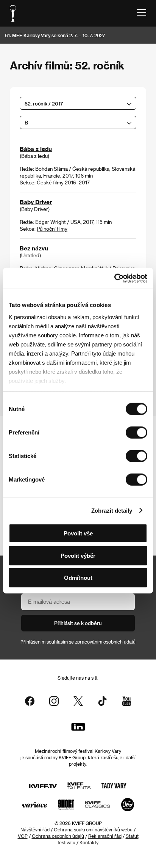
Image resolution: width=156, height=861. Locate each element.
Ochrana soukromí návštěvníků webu (93, 829)
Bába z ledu (36, 148)
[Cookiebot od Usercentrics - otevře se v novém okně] (114, 278)
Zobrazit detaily (111, 510)
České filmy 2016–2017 (63, 182)
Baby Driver (36, 201)
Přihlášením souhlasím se (78, 641)
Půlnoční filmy (52, 228)
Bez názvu (34, 248)
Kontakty (89, 842)
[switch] (136, 433)
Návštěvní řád (35, 829)
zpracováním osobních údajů (105, 641)
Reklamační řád (105, 836)
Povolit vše (78, 533)
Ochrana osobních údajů (58, 836)
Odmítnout (78, 578)
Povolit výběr (78, 555)
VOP (23, 836)
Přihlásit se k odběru (78, 623)
